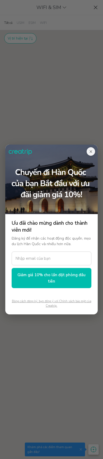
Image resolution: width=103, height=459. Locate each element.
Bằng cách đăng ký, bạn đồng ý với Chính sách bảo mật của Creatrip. (51, 303)
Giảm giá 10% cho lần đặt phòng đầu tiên (51, 278)
